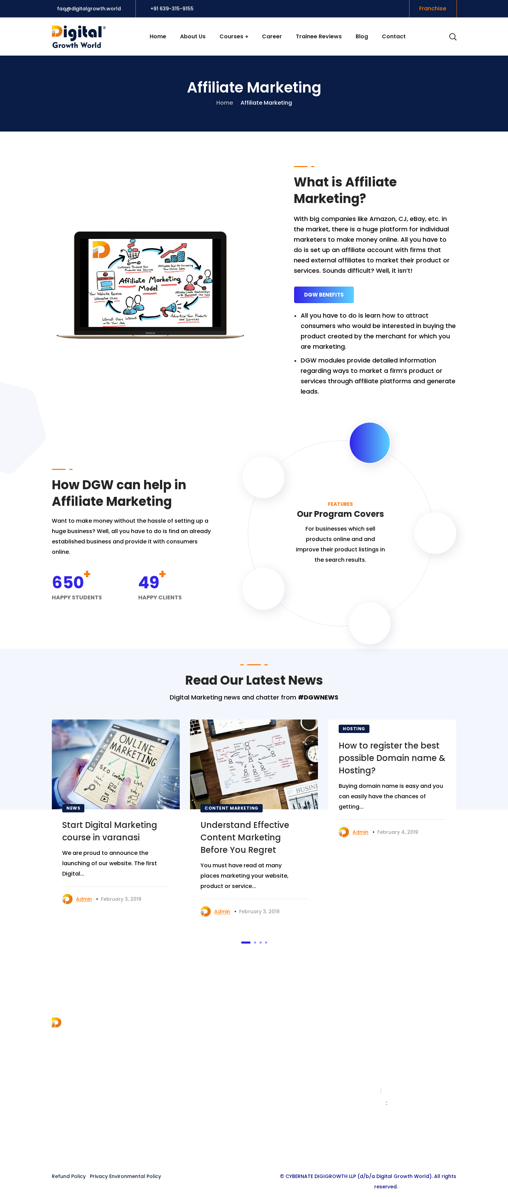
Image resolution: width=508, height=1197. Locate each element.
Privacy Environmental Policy (125, 1176)
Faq (161, 1098)
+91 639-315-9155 (172, 8)
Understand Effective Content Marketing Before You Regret (244, 837)
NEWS (73, 808)
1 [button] (246, 943)
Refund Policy (69, 1176)
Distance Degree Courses (294, 1098)
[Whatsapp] (280, 1150)
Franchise (169, 1049)
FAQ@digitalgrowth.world (416, 1116)
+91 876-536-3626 (408, 1090)
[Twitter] (240, 1150)
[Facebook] (227, 1150)
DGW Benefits (324, 294)
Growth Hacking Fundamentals (302, 1111)
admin (84, 899)
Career (165, 1086)
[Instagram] (254, 1150)
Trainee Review (176, 1111)
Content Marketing (231, 808)
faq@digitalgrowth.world (88, 8)
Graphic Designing (285, 1074)
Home (224, 103)
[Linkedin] (267, 1150)
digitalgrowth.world (415, 1103)
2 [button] (255, 943)
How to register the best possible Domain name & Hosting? (392, 758)
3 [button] (261, 943)
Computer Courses (286, 1086)
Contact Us (172, 1061)
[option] (116, 816)
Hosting (354, 729)
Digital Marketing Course (294, 1049)
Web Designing (280, 1061)
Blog (162, 1074)
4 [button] (266, 943)
